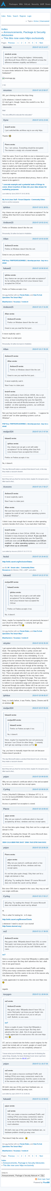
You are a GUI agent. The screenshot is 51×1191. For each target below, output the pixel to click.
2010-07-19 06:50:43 (40, 268)
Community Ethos (38, 200)
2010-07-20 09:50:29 (40, 789)
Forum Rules (24, 295)
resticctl (25, 302)
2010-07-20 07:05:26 (40, 708)
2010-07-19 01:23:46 (40, 120)
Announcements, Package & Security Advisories (23, 1163)
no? (3, 955)
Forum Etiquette (24, 200)
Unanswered (44, 21)
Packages (13, 4)
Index (3, 16)
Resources (6, 570)
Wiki (21, 4)
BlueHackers (7, 302)
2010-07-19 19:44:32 (40, 557)
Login (29, 16)
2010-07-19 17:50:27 (40, 487)
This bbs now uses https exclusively (24, 38)
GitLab (27, 4)
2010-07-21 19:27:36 (40, 1064)
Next (41, 43)
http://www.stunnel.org (11, 926)
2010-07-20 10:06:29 (40, 848)
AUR (42, 4)
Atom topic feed (44, 1179)
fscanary (17, 302)
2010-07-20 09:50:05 (40, 777)
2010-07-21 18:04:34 (40, 994)
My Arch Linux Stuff (9, 200)
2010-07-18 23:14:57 (40, 47)
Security (35, 4)
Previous (11, 43)
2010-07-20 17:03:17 (40, 896)
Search (15, 16)
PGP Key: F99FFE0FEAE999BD (14, 261)
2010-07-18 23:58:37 (40, 90)
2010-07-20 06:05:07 (40, 695)
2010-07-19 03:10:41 (40, 223)
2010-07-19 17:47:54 (40, 432)
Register (23, 16)
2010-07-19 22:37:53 (40, 575)
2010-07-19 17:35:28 (40, 349)
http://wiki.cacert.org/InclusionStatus (17, 562)
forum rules (15, 568)
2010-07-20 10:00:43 (40, 809)
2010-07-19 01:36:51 (40, 207)
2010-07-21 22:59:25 (40, 1099)
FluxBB (46, 1182)
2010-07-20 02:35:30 (40, 643)
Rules (9, 16)
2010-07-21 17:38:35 (40, 931)
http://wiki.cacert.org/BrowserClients (17, 919)
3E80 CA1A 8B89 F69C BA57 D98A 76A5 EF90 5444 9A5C (24, 842)
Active (36, 21)
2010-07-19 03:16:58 (40, 239)
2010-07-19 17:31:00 (40, 307)
